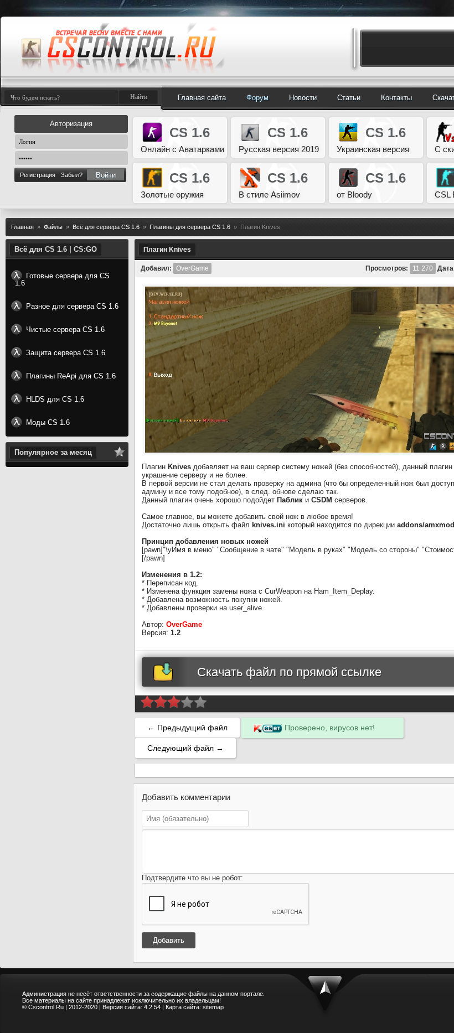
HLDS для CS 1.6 (55, 399)
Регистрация (37, 175)
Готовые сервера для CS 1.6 (62, 279)
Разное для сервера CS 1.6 (72, 306)
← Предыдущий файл (187, 727)
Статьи (348, 98)
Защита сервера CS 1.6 (65, 353)
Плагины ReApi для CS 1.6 (71, 376)
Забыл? (71, 175)
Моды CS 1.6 (48, 422)
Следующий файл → (185, 748)
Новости (303, 98)
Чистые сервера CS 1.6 (65, 329)
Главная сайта (202, 98)
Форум (257, 98)
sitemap (213, 1007)
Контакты (396, 98)
